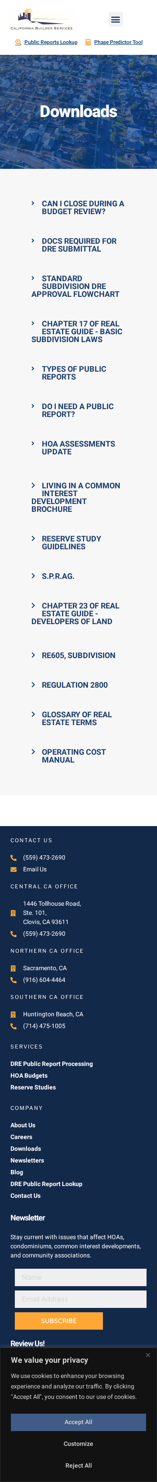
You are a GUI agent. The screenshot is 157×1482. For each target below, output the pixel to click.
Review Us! (27, 1344)
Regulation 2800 (75, 685)
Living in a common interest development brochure (75, 497)
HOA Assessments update (78, 448)
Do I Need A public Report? (78, 410)
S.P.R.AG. (58, 576)
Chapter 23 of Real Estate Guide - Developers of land (75, 614)
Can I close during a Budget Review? (83, 208)
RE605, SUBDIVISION (79, 656)
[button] (116, 19)
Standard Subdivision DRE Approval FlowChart (75, 286)
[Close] (148, 1355)
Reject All (78, 1465)
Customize (78, 1443)
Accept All (78, 1422)
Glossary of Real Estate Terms (77, 719)
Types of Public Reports (74, 373)
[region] (78, 1415)
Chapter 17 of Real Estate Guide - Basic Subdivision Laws (77, 332)
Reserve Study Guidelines (71, 543)
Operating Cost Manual (74, 756)
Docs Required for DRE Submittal (79, 245)
